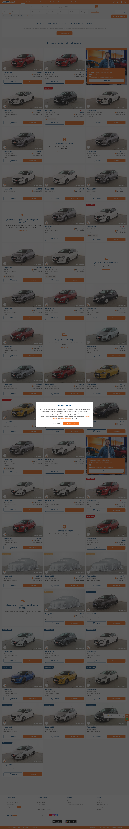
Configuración (56, 423)
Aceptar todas (71, 423)
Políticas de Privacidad (66, 418)
